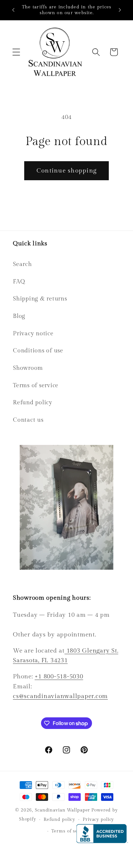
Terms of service (35, 385)
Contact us (28, 420)
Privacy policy (98, 819)
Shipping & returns (40, 298)
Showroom (28, 368)
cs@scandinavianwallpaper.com (60, 696)
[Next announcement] (120, 10)
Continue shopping (66, 170)
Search (22, 264)
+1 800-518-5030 (59, 676)
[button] (16, 52)
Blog (19, 316)
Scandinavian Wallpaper (62, 810)
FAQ (19, 281)
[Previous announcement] (13, 10)
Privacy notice (33, 333)
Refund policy (32, 402)
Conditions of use (38, 350)
